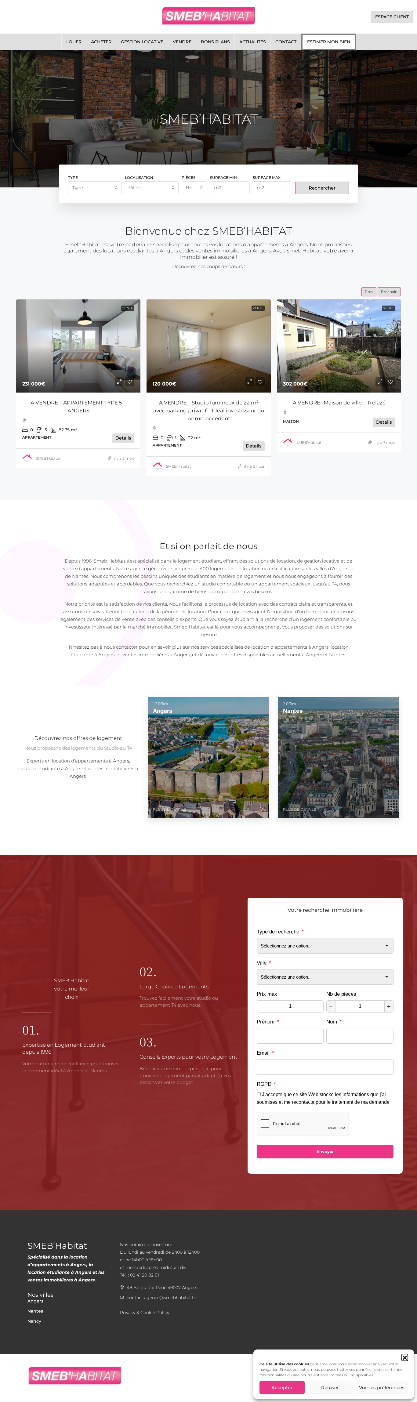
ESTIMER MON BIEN (328, 42)
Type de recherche (280, 932)
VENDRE (182, 42)
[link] (78, 346)
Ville (264, 963)
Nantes (35, 1311)
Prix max (267, 994)
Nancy (34, 1321)
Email (265, 1053)
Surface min (223, 177)
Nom (334, 1022)
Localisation (139, 177)
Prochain (389, 291)
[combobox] (95, 187)
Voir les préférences (381, 1387)
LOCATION (386, 308)
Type (73, 177)
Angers (35, 1301)
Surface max (267, 177)
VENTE (127, 308)
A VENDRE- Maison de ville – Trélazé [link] (208, 403)
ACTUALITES (252, 42)
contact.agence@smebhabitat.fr (161, 1297)
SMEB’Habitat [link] (48, 466)
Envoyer (325, 1151)
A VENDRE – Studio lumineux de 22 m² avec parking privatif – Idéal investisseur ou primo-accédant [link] (78, 411)
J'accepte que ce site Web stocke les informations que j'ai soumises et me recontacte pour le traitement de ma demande (323, 1098)
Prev (369, 291)
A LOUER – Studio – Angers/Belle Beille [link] (339, 403)
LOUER (74, 42)
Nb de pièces (341, 994)
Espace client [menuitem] (392, 17)
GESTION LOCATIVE (142, 42)
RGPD (266, 1084)
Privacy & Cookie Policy (144, 1312)
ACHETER (101, 42)
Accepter (281, 1387)
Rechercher (322, 188)
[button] (405, 1357)
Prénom (268, 1022)
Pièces (188, 177)
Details (123, 446)
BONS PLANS (215, 42)
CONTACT (285, 42)
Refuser (330, 1387)
